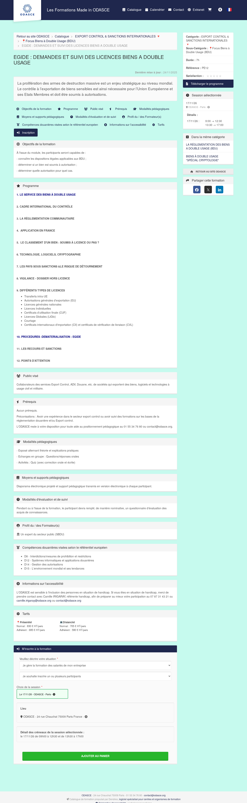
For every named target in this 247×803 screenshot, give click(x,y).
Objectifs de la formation (36, 109)
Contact (178, 9)
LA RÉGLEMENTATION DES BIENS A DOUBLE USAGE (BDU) (208, 146)
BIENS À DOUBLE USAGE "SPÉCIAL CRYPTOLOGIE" (202, 158)
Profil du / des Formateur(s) (144, 117)
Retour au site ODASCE (33, 36)
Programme (70, 109)
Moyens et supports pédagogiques (42, 117)
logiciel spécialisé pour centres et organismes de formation (150, 799)
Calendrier (157, 9)
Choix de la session (28, 687)
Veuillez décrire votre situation (37, 659)
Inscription (28, 132)
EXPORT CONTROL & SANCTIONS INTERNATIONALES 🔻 (117, 36)
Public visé (96, 109)
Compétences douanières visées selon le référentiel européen (59, 124)
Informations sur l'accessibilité (127, 124)
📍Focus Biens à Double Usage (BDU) (48, 41)
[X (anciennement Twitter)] (208, 189)
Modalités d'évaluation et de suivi (95, 117)
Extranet (198, 9)
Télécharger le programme (206, 84)
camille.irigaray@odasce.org (34, 600)
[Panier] (210, 9)
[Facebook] (197, 189)
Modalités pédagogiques (154, 109)
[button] (229, 9)
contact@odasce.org (68, 600)
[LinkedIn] (219, 189)
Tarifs (160, 124)
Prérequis (120, 109)
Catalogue (134, 9)
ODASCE (86, 795)
